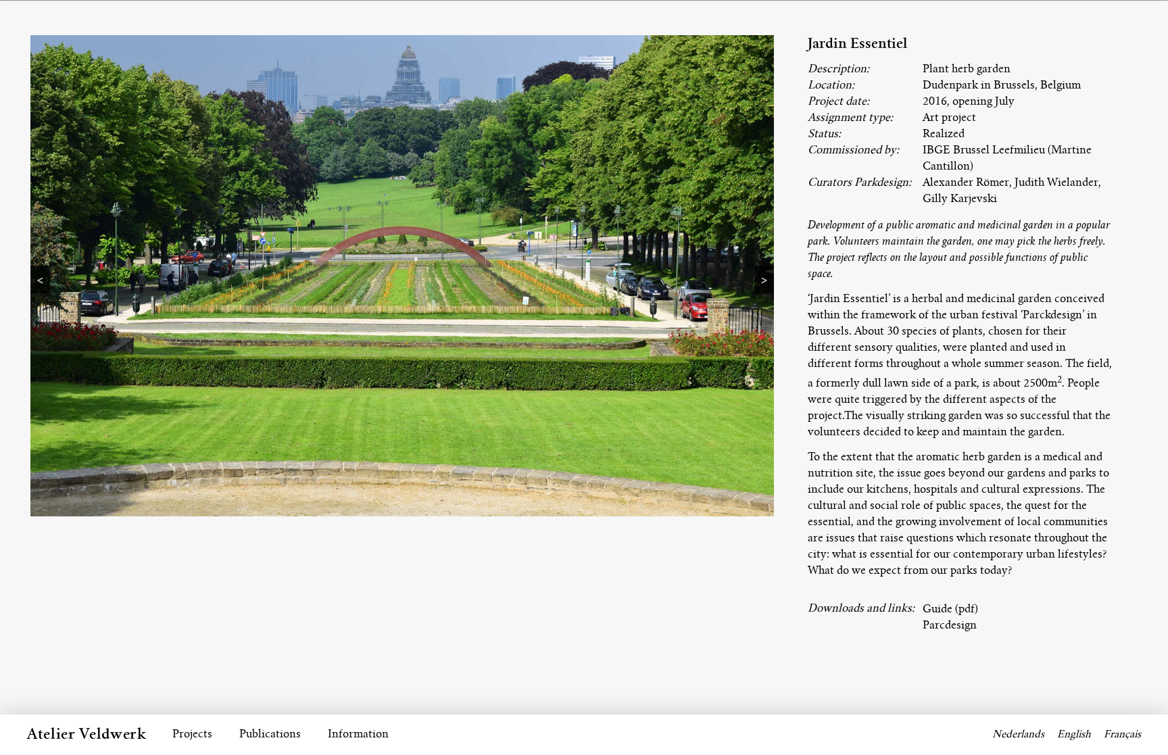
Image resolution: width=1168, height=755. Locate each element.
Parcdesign (950, 625)
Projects (192, 734)
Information (358, 734)
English (1074, 734)
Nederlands (1018, 734)
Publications (270, 734)
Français (1122, 734)
